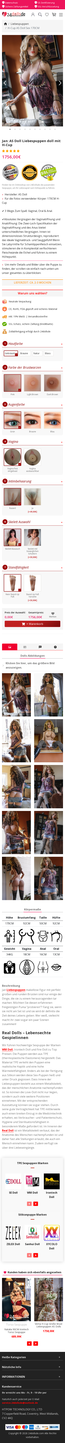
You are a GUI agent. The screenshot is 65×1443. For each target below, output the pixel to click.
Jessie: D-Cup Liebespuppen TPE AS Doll (48, 1331)
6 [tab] (35, 129)
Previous (5, 83)
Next (60, 83)
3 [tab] (20, 129)
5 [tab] (30, 129)
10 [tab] (55, 129)
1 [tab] (10, 129)
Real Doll (8, 1130)
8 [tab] (45, 129)
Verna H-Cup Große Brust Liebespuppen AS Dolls (16, 1325)
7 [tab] (40, 129)
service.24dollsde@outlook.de (20, 1402)
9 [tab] (50, 129)
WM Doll (7, 1049)
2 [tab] (15, 129)
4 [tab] (25, 129)
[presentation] (29, 1204)
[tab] (9, 647)
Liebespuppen (20, 24)
